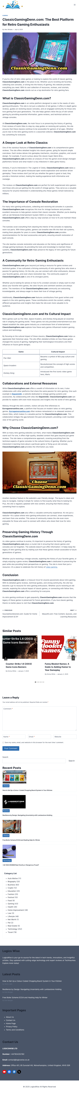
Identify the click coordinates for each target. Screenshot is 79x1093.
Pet (9, 923)
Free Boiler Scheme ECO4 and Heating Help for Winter (21, 840)
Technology (7, 860)
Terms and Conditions (15, 1030)
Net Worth (12, 919)
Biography (12, 882)
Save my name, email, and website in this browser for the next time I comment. (34, 742)
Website (58, 737)
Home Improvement (16, 910)
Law (9, 913)
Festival (11, 897)
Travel (10, 932)
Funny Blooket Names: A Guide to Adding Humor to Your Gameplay (58, 667)
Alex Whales (9, 29)
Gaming (5, 15)
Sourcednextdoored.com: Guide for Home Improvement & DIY (19, 613)
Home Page (11, 1023)
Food (10, 901)
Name (6, 737)
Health (10, 907)
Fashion (11, 894)
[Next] (73, 657)
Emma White (12, 671)
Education (12, 891)
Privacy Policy (11, 1027)
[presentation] (19, 647)
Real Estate (12, 926)
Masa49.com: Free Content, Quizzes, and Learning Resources (59, 613)
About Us (10, 1017)
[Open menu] (75, 4)
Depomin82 (17, 394)
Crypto (10, 888)
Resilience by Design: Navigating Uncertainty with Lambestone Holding (27, 815)
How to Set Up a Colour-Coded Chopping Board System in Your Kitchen (27, 790)
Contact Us (10, 1020)
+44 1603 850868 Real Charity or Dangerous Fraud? (21, 865)
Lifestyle (6, 786)
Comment (8, 709)
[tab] (35, 682)
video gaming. (52, 567)
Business (6, 811)
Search (5, 757)
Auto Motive (13, 878)
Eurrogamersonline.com (19, 411)
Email (32, 737)
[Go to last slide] (5, 657)
